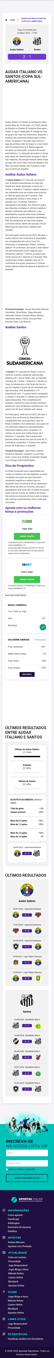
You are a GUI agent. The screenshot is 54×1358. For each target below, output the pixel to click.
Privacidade (14, 1261)
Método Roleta (16, 1273)
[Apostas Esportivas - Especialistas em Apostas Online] (27, 1200)
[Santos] (37, 41)
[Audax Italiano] (17, 41)
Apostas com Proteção (20, 1246)
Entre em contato (17, 1257)
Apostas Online (16, 1285)
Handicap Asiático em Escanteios (25, 1338)
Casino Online (15, 1277)
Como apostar (15, 1215)
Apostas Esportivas (29, 1351)
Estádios (12, 1231)
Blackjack (13, 1281)
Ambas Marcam (16, 1242)
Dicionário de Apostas (19, 1227)
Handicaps (13, 1219)
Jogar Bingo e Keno (18, 1269)
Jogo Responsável (18, 1265)
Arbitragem (14, 1223)
